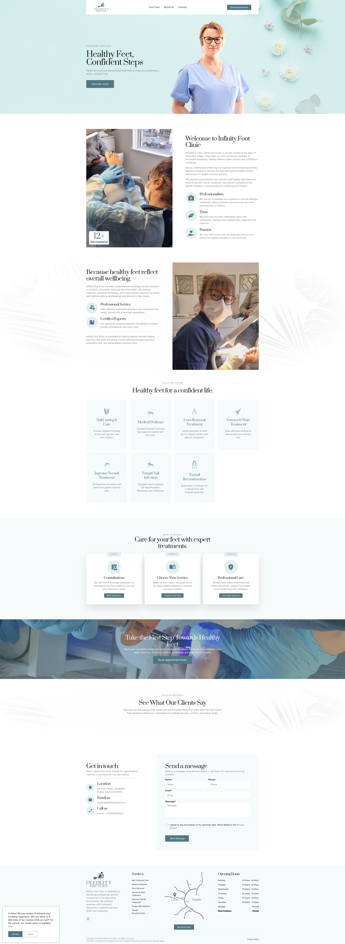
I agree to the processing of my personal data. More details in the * (207, 826)
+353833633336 (114, 813)
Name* (168, 779)
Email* (168, 790)
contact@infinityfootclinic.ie (111, 802)
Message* (170, 801)
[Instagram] (88, 919)
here (10, 926)
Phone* (212, 779)
